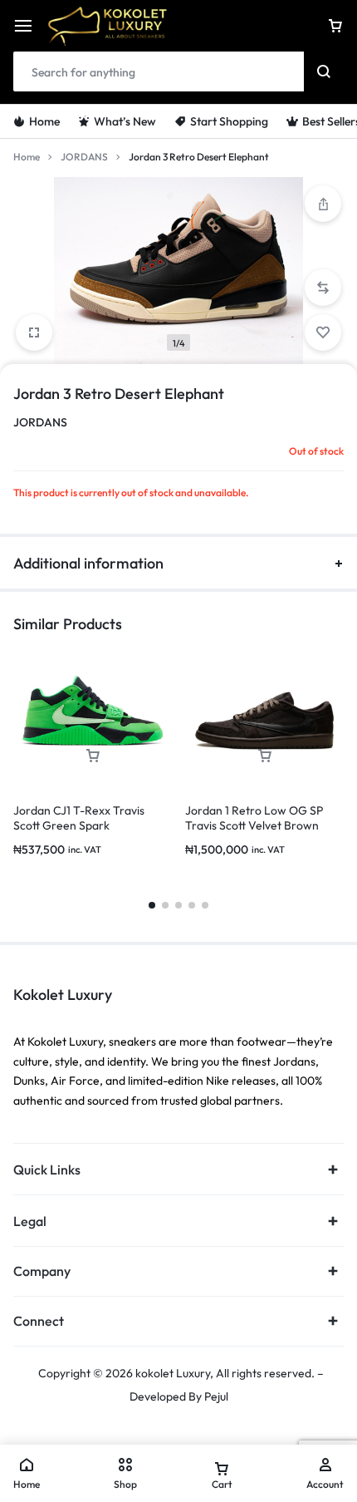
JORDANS (84, 156)
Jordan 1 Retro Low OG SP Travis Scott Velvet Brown (254, 818)
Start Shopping (229, 121)
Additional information (88, 563)
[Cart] (335, 25)
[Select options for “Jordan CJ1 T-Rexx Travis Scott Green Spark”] (93, 756)
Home (44, 121)
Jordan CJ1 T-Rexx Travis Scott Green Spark (78, 818)
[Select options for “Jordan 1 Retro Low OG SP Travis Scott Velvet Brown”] (265, 756)
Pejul (216, 1396)
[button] (323, 203)
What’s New (125, 121)
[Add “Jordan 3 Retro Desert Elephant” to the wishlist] (323, 332)
